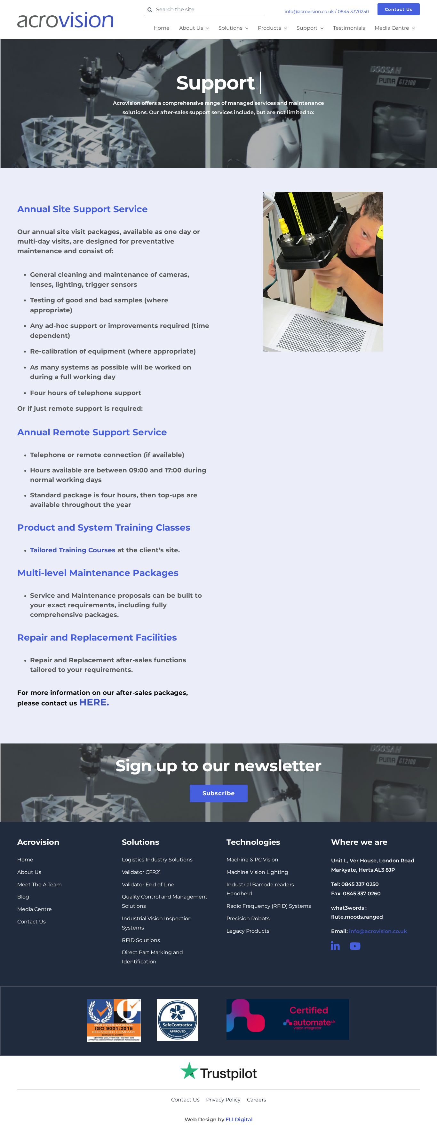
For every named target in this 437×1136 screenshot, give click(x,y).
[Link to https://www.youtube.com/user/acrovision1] (355, 946)
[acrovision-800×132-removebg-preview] (65, 14)
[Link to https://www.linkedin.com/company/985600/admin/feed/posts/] (336, 946)
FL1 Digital (239, 1120)
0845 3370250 (353, 11)
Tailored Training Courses (72, 550)
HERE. (94, 702)
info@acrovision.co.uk (309, 11)
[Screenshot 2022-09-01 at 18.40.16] (218, 1058)
